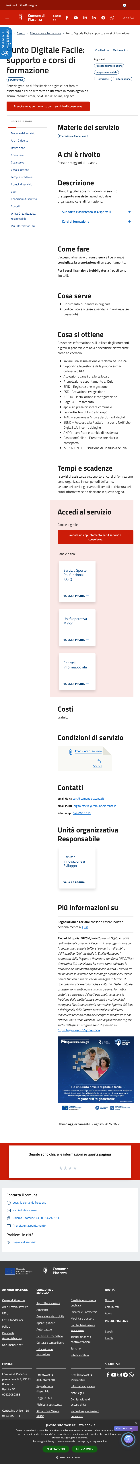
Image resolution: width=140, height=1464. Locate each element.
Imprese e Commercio (84, 1312)
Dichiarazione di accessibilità (80, 1402)
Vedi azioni (119, 50)
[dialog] (70, 1442)
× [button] (136, 1423)
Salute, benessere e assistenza (83, 1327)
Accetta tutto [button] (56, 1448)
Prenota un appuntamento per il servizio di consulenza (48, 106)
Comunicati (112, 1307)
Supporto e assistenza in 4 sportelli (86, 211)
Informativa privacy (83, 1386)
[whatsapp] (131, 1375)
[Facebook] (65, 17)
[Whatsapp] (110, 17)
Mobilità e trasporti (82, 1318)
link (105, 1441)
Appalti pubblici (45, 1323)
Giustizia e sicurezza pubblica (83, 1302)
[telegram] (125, 1375)
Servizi (21, 33)
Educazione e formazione (45, 33)
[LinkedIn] (92, 17)
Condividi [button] (100, 50)
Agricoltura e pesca (48, 1303)
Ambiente (42, 1309)
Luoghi (109, 1331)
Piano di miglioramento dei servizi (85, 1413)
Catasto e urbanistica (49, 1336)
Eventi (109, 1338)
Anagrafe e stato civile (50, 1316)
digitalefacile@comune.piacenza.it (95, 806)
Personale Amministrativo (12, 1335)
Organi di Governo (13, 1300)
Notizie (109, 1300)
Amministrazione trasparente (81, 1377)
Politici (6, 1326)
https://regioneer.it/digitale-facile (79, 1030)
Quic (85, 926)
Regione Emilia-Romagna (21, 5)
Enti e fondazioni (12, 1320)
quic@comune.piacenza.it (88, 798)
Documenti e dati (12, 1345)
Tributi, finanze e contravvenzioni (81, 1339)
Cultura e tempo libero (50, 1342)
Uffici (5, 1313)
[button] (132, 17)
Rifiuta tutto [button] (84, 1448)
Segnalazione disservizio (44, 1389)
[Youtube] (74, 17)
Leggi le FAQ (44, 1398)
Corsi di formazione (76, 221)
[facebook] (108, 1375)
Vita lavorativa (80, 1355)
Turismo (76, 1348)
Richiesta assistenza (49, 1404)
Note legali (77, 1393)
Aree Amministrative (15, 1307)
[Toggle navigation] (7, 17)
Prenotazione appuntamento (45, 1377)
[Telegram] (101, 17)
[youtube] (114, 1375)
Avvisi (108, 1313)
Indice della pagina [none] (21, 121)
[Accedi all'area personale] (124, 5)
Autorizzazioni (45, 1329)
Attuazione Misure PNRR (47, 1413)
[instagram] (119, 1375)
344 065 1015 (82, 813)
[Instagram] (83, 17)
